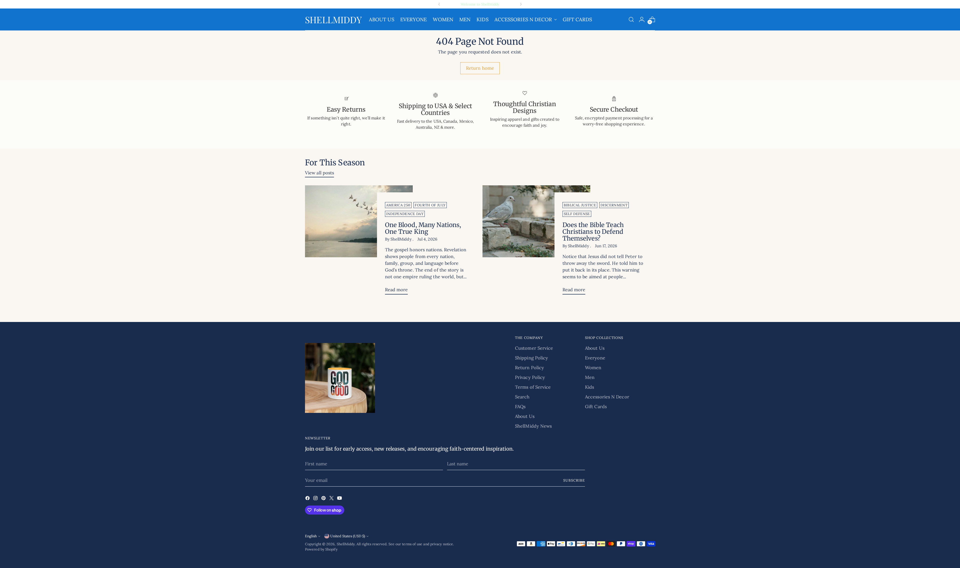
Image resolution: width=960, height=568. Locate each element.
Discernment (614, 205)
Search (522, 397)
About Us (524, 416)
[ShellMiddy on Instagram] (316, 499)
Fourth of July (430, 205)
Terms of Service (533, 387)
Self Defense (577, 214)
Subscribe (574, 480)
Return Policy (529, 367)
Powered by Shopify (321, 549)
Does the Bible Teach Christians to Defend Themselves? (593, 231)
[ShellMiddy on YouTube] (340, 499)
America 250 (398, 205)
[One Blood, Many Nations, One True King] (359, 241)
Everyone (595, 358)
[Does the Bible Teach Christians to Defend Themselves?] (536, 241)
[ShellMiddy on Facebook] (308, 499)
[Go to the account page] (642, 19)
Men (589, 377)
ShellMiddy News (533, 426)
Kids (589, 387)
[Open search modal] (631, 19)
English (311, 536)
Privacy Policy (530, 377)
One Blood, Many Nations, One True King (423, 228)
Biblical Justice (580, 205)
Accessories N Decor (607, 397)
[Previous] (439, 4)
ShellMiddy (346, 544)
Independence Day (405, 214)
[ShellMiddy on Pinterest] (324, 499)
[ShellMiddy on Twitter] (332, 499)
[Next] (520, 4)
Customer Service (534, 348)
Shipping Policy (531, 358)
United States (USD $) (347, 536)
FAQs (520, 406)
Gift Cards (596, 406)
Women (593, 367)
